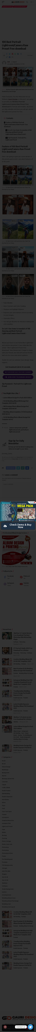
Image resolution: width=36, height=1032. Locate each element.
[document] (18, 516)
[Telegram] (30, 1027)
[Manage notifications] (5, 1026)
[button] (35, 502)
